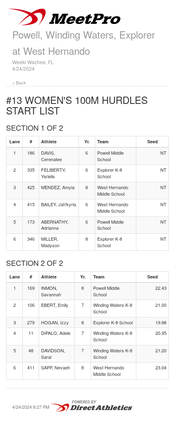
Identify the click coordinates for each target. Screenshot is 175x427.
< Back (19, 82)
